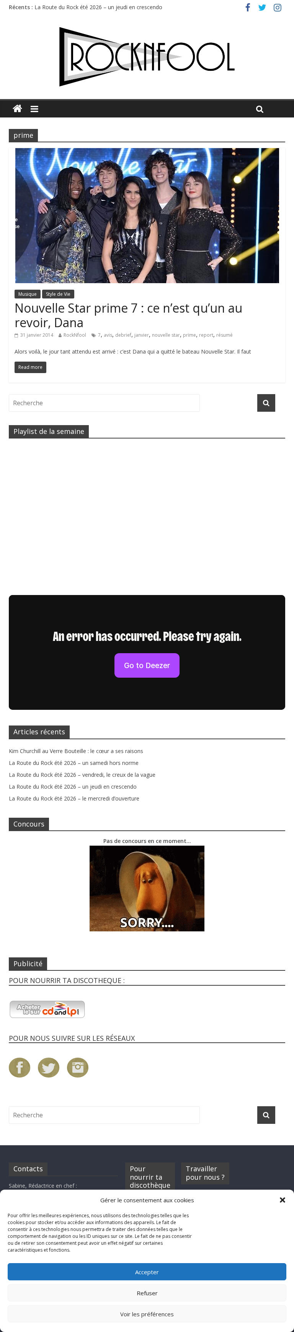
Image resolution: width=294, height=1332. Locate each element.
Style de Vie (58, 294)
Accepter (147, 1272)
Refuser (147, 1293)
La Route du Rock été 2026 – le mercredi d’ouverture (74, 798)
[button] (282, 1200)
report (206, 335)
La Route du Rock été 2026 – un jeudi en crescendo (98, 7)
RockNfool (75, 335)
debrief (123, 335)
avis (108, 335)
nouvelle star (166, 335)
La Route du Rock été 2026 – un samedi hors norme (74, 762)
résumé (224, 335)
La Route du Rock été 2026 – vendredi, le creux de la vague (82, 774)
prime (189, 335)
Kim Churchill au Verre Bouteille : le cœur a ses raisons (76, 751)
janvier (141, 335)
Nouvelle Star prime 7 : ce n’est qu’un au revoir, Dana (128, 315)
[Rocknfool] (147, 57)
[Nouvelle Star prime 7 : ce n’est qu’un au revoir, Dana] (147, 152)
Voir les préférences (147, 1314)
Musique (27, 294)
